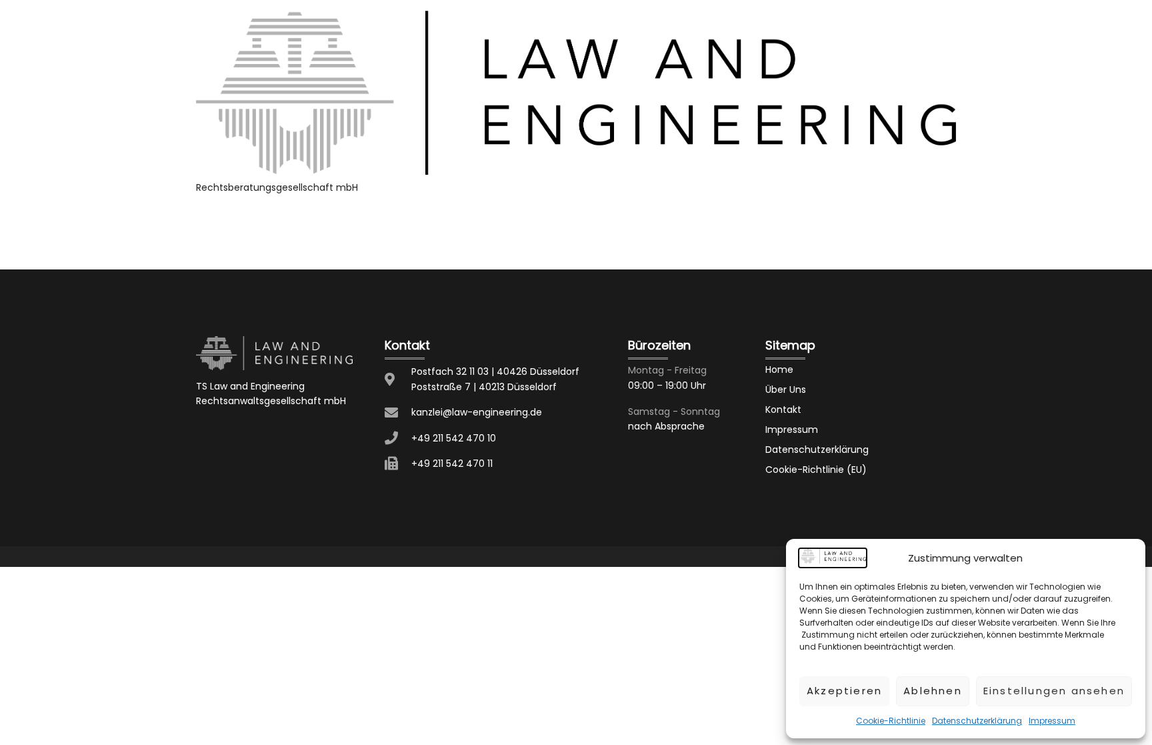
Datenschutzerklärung (977, 720)
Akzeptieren (844, 691)
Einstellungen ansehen (1054, 691)
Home (779, 369)
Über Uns (785, 389)
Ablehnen (932, 691)
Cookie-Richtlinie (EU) (816, 469)
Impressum (1052, 720)
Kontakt (783, 409)
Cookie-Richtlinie (890, 720)
